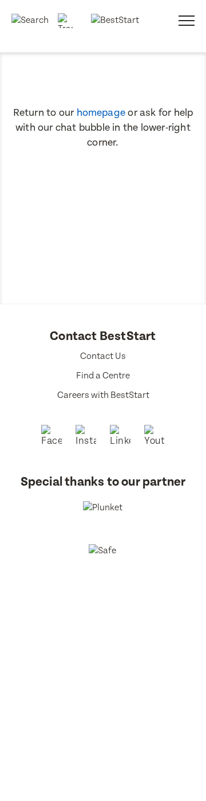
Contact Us (103, 356)
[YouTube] (154, 437)
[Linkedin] (120, 437)
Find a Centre (103, 375)
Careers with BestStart (103, 395)
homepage (101, 113)
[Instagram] (86, 437)
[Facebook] (51, 437)
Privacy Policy (120, 638)
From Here (119, 652)
